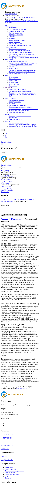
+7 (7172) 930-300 (19, 199)
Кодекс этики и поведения (17, 89)
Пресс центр (9, 75)
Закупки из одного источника (18, 123)
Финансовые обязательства (18, 73)
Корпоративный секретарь (17, 105)
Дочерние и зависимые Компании (20, 45)
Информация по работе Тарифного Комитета (23, 58)
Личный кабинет (6, 142)
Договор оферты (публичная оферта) (21, 52)
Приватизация (13, 68)
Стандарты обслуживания (17, 56)
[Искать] (20, 167)
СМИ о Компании (15, 79)
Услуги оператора (10, 47)
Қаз (6, 135)
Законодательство (14, 42)
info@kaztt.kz (33, 17)
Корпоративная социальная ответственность (23, 109)
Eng (6, 137)
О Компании (9, 26)
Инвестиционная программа (18, 61)
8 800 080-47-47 (6, 456)
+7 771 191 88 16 (20, 21)
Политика (12, 38)
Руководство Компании (16, 31)
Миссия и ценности (15, 33)
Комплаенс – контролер (16, 112)
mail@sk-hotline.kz (32, 21)
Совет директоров (15, 102)
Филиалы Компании (15, 43)
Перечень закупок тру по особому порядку (23, 126)
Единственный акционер (17, 100)
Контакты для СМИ (15, 119)
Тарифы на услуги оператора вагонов (21, 54)
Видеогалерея (13, 82)
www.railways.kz (21, 388)
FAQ (6, 476)
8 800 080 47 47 (10, 21)
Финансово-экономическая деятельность (22, 70)
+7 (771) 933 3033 (10, 17)
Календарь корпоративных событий (20, 107)
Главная (4, 219)
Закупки (11, 66)
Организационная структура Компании (22, 72)
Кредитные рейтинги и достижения (20, 65)
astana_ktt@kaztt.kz (11, 14)
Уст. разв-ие (8, 87)
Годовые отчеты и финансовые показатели (23, 63)
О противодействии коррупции (19, 110)
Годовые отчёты (10, 472)
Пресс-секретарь (14, 84)
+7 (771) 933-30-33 (7, 199)
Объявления (13, 86)
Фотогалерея (13, 80)
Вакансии (12, 36)
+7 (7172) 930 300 (22, 17)
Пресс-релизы (13, 77)
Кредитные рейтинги (12, 474)
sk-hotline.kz (9, 22)
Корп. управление (11, 98)
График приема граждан (17, 40)
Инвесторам (9, 59)
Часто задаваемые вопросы (17, 29)
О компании (9, 467)
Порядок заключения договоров (19, 50)
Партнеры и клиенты (16, 35)
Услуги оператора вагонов (17, 49)
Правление (12, 103)
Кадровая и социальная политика (20, 91)
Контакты (8, 114)
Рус (6, 133)
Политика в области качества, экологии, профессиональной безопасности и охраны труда (23, 94)
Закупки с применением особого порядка (22, 125)
